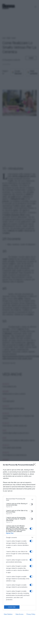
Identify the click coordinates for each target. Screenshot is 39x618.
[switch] (31, 504)
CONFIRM (12, 607)
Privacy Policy (30, 614)
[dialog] (19, 539)
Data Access (19, 614)
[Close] (35, 465)
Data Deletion (8, 614)
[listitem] (19, 499)
